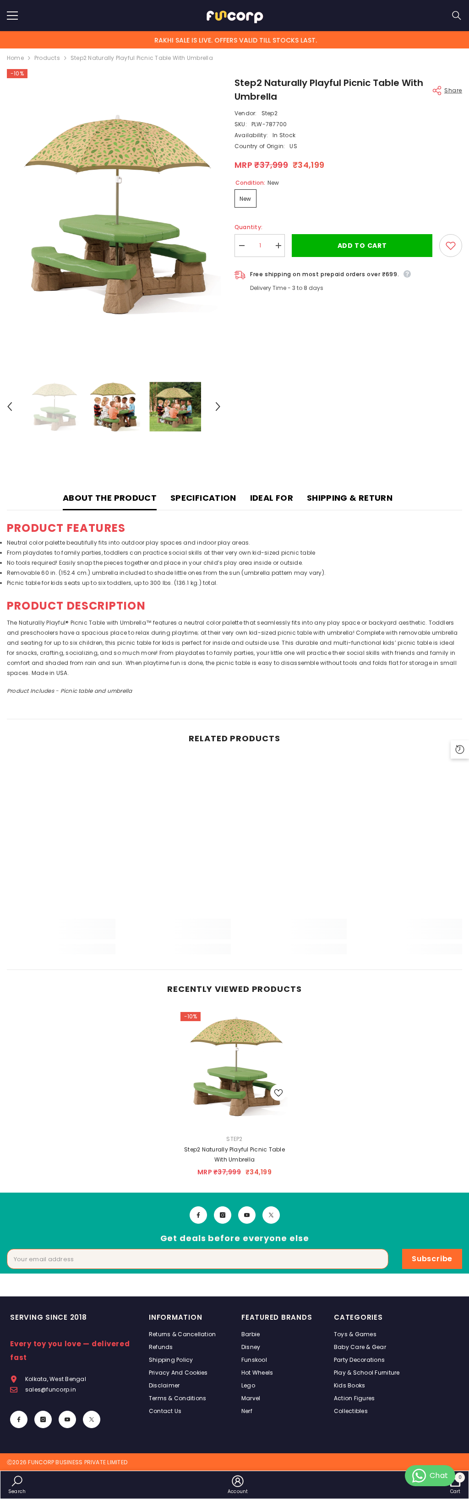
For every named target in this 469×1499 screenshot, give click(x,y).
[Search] (456, 15)
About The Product (110, 497)
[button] (9, 406)
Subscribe (432, 1258)
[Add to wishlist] (450, 245)
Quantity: (248, 227)
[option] (114, 214)
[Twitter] (271, 1215)
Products (47, 58)
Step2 (270, 113)
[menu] (12, 15)
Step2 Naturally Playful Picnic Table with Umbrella (234, 1154)
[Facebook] (198, 1215)
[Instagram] (222, 1215)
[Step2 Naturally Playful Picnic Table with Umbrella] (234, 1066)
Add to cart (362, 245)
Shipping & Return (350, 497)
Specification (203, 497)
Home (15, 58)
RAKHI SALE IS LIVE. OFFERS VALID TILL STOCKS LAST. (235, 40)
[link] (61, 934)
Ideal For (271, 497)
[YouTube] (247, 1215)
